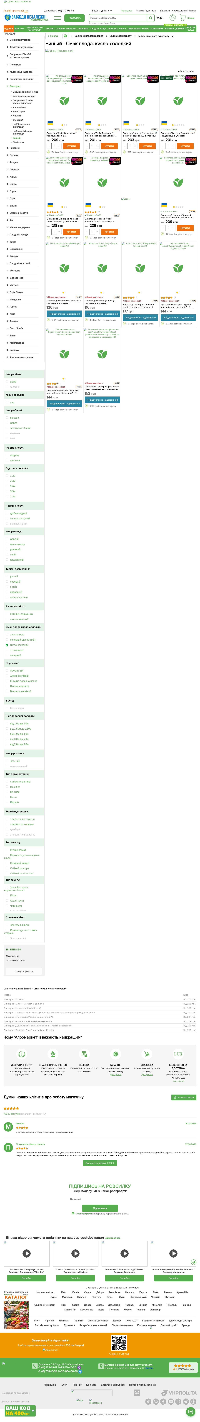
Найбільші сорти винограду (21, 125)
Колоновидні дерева (21, 71)
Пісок (13, 895)
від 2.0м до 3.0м (19, 744)
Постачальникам (146, 1325)
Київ (63, 1292)
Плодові (94, 28)
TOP (22, 28)
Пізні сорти (18, 142)
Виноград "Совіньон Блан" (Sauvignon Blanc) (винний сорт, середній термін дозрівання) (49, 1012)
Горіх (12, 198)
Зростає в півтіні (19, 925)
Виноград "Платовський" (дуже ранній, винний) (28, 1017)
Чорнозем (16, 906)
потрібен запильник (21, 614)
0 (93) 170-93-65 (64, 10)
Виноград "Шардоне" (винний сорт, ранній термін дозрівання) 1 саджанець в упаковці (177, 216)
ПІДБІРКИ (8, 28)
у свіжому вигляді (20, 781)
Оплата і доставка (146, 10)
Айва (12, 314)
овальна (15, 460)
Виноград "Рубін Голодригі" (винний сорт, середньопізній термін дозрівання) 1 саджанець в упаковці (102, 134)
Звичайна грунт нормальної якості (16, 889)
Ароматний (16, 670)
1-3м (12, 496)
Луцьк (53, 1297)
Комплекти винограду (24, 96)
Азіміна (14, 321)
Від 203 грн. (189, 1003)
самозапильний (19, 619)
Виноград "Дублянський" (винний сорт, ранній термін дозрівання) (38, 1025)
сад (12, 402)
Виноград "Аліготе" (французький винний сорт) (28, 1021)
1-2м (12, 475)
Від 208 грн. (189, 1030)
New (17, 28)
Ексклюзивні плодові (21, 79)
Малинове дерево (20, 227)
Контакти (64, 1320)
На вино (15, 786)
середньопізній (19, 597)
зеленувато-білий (20, 428)
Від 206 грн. (189, 1025)
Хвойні (145, 28)
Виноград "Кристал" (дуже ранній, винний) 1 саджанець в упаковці (140, 134)
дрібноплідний (18, 513)
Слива (112, 23)
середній (15, 581)
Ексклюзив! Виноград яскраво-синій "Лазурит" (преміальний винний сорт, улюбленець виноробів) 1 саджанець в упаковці (63, 220)
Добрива (179, 28)
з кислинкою (17, 634)
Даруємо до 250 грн (180, 1320)
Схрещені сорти (19, 212)
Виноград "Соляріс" (14, 999)
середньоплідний (20, 518)
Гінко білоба (16, 328)
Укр (159, 18)
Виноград (71, 28)
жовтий (14, 539)
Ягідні (103, 28)
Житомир (170, 1297)
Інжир (13, 241)
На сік (13, 797)
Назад (54, 35)
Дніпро (100, 1292)
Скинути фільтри (24, 971)
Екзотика (113, 28)
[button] (62, 125)
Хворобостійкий (19, 676)
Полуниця (15, 64)
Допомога (69, 1325)
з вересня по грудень (22, 819)
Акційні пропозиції (16, 10)
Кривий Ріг (182, 1292)
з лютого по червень (22, 824)
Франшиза (126, 10)
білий (13, 381)
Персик (14, 155)
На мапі (149, 1368)
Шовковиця (16, 249)
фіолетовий (17, 559)
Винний (16, 138)
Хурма (13, 176)
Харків (75, 1292)
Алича (13, 306)
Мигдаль (14, 285)
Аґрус (106, 23)
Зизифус (14, 350)
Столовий (18, 120)
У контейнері (19, 107)
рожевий (15, 549)
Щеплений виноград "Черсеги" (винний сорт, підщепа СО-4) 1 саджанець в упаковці (63, 391)
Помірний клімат (19, 863)
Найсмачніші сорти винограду (22, 132)
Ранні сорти (19, 111)
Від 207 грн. (189, 1008)
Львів (156, 1292)
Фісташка (15, 270)
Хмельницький (138, 1297)
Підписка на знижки (153, 1320)
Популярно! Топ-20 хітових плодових (20, 56)
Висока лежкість (19, 686)
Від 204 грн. (189, 1017)
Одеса (87, 1292)
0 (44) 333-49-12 (47, 1367)
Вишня (13, 205)
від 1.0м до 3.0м (19, 734)
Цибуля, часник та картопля (35, 28)
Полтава (96, 1297)
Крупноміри (157, 28)
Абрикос (14, 169)
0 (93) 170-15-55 (67, 1367)
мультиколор (17, 544)
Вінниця (168, 1292)
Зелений (15, 761)
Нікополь (82, 1297)
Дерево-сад (16, 277)
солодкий (15, 655)
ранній (14, 576)
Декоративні (134, 28)
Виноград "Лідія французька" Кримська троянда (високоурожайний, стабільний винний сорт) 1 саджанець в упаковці (63, 134)
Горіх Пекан (16, 292)
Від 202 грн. (189, 999)
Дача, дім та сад (191, 28)
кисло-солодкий (19, 645)
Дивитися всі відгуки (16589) (100, 1163)
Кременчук (86, 1309)
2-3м (12, 481)
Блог (37, 1320)
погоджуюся (84, 1213)
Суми (122, 1297)
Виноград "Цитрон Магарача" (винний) (24, 1003)
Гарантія (78, 1320)
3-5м (12, 491)
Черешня (15, 148)
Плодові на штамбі (20, 263)
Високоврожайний (20, 691)
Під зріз (14, 802)
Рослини (169, 28)
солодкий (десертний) (22, 639)
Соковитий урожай (20, 39)
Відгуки (117, 1320)
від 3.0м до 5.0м (19, 739)
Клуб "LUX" (132, 1320)
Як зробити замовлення (142, 1384)
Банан (13, 335)
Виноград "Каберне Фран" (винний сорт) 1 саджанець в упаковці (99, 220)
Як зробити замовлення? (93, 1325)
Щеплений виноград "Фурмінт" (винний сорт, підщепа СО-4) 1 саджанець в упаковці (176, 305)
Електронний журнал (113, 1384)
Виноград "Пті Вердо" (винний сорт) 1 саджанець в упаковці (138, 305)
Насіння (50, 28)
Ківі (11, 220)
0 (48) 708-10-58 (47, 1371)
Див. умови (115, 1074)
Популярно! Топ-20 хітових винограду (23, 101)
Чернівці (186, 1305)
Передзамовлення (122, 1325)
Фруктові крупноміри (21, 47)
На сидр (15, 792)
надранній (16, 592)
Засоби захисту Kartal (47, 1325)
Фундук (14, 256)
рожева (14, 417)
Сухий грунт (17, 900)
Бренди (186, 1325)
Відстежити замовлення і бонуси (178, 10)
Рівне (110, 1297)
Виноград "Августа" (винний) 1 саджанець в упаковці (100, 302)
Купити (71, 146)
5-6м (12, 486)
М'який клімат (18, 850)
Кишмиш (17, 115)
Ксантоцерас (17, 342)
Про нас (49, 1320)
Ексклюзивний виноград (25, 92)
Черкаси (129, 1292)
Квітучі (122, 28)
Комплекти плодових (21, 357)
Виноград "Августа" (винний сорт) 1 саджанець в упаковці (178, 134)
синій (13, 554)
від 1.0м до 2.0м (19, 723)
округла (14, 455)
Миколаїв (67, 1297)
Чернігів (155, 1297)
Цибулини (83, 28)
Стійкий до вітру (19, 868)
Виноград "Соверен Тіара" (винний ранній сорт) (29, 1030)
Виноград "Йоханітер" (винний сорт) (22, 1008)
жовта (13, 423)
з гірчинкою (16, 650)
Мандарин (15, 299)
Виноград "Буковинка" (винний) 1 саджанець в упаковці (64, 302)
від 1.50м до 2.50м (20, 728)
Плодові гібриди (19, 234)
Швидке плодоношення (23, 681)
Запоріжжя (114, 1292)
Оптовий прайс (169, 1325)
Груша (13, 191)
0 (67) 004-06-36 (68, 1371)
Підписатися (100, 1208)
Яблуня (14, 162)
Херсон (143, 1292)
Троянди (60, 28)
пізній (13, 587)
